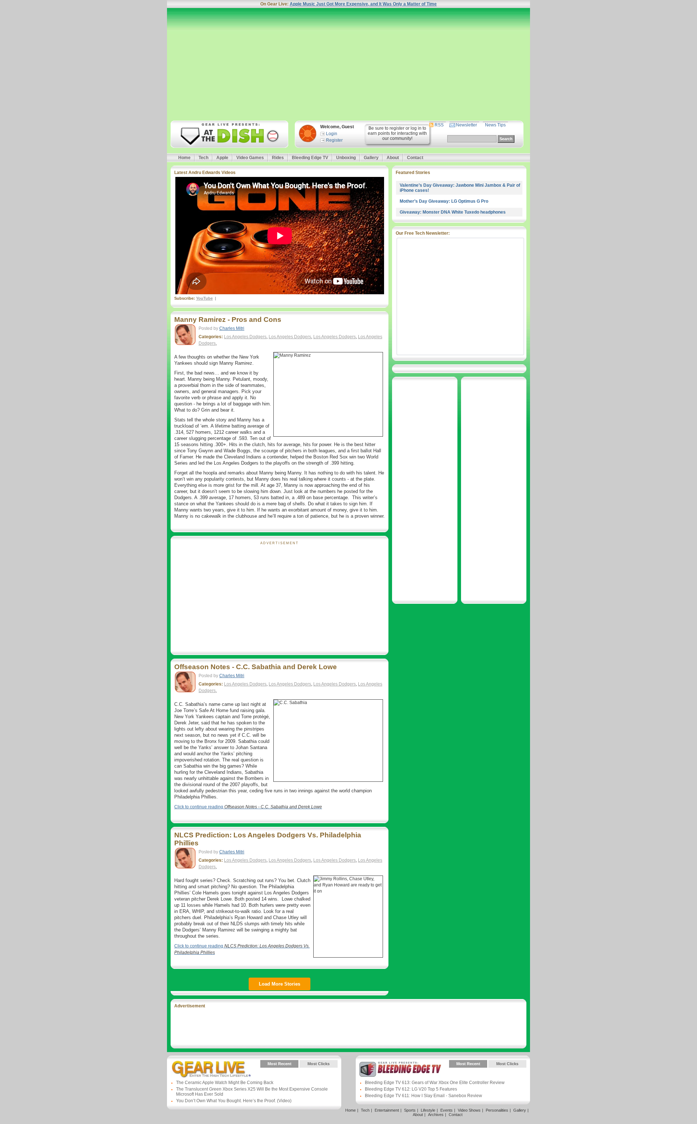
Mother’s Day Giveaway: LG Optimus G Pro (444, 201)
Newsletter (466, 125)
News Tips (495, 125)
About (393, 157)
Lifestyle (428, 1110)
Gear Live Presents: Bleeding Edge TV (400, 1069)
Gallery (371, 157)
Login (331, 133)
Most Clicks (318, 1064)
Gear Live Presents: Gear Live (211, 1069)
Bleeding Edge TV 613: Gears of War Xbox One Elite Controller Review (435, 1082)
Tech (203, 157)
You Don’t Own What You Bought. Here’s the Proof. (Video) (234, 1100)
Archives (436, 1114)
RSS (439, 125)
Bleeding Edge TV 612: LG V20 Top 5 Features (411, 1089)
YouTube (204, 298)
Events (446, 1110)
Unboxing (346, 157)
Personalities (497, 1110)
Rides (278, 157)
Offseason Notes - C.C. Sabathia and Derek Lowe (255, 667)
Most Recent (280, 1064)
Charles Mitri (231, 328)
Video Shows (469, 1110)
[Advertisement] (348, 64)
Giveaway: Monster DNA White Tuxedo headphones (453, 212)
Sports (410, 1110)
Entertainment (387, 1110)
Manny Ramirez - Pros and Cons (227, 319)
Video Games (250, 157)
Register (334, 140)
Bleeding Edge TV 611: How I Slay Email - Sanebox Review (423, 1095)
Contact (415, 157)
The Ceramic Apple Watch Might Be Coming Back (224, 1082)
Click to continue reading (248, 806)
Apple (222, 157)
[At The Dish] (229, 134)
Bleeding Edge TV (310, 157)
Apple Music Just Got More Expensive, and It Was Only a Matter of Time (363, 4)
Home (184, 157)
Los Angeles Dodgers (245, 336)
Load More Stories (279, 984)
